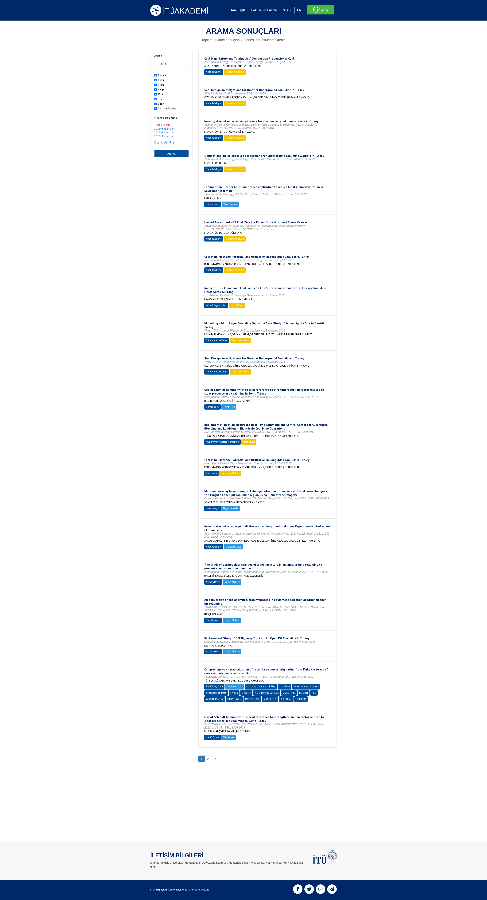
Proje (161, 84)
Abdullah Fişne (214, 71)
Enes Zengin (212, 508)
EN (299, 10)
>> (214, 758)
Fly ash (234, 692)
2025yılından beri (164, 132)
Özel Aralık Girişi (164, 142)
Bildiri (161, 103)
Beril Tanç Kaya (214, 686)
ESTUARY (301, 699)
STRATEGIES (234, 699)
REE (314, 692)
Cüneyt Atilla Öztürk (216, 340)
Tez (160, 99)
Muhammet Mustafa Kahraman (222, 441)
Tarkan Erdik (212, 204)
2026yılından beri (164, 128)
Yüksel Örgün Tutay (216, 305)
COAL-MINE (289, 692)
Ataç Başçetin (213, 581)
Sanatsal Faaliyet (167, 108)
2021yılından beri (164, 136)
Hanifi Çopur (212, 737)
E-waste (246, 692)
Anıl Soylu (211, 473)
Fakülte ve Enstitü (264, 10)
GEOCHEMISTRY (214, 699)
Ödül (161, 94)
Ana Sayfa (238, 10)
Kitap (161, 89)
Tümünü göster (162, 125)
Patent (161, 80)
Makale (162, 75)
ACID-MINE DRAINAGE (267, 692)
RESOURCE (286, 699)
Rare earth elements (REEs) (260, 686)
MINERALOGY (252, 699)
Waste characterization (306, 686)
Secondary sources (216, 692)
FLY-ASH (303, 692)
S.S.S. (287, 10)
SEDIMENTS (269, 699)
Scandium (284, 686)
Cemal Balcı (212, 406)
